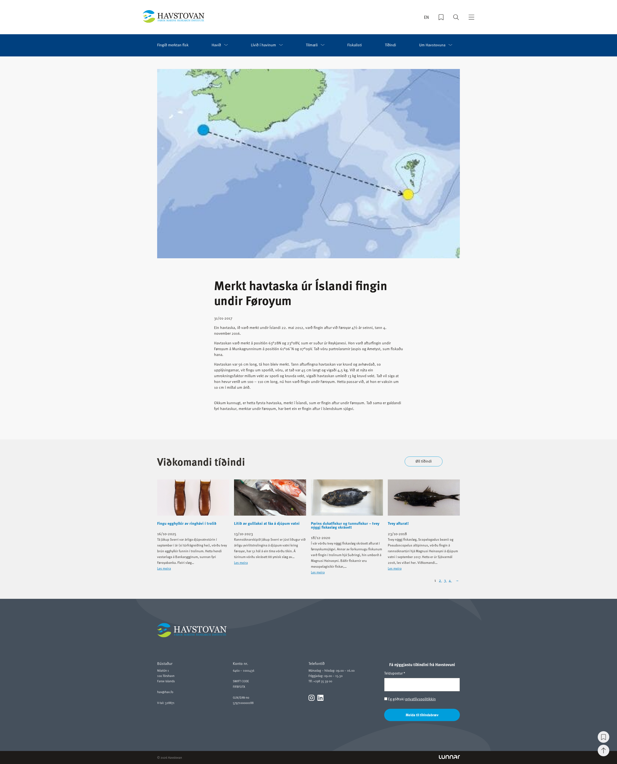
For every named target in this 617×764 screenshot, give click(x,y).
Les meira (164, 568)
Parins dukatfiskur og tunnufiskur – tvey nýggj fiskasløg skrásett (345, 525)
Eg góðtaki (411, 699)
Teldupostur (394, 673)
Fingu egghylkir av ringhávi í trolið (186, 523)
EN (426, 17)
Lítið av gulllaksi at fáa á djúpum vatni (267, 523)
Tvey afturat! (398, 523)
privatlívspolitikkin (420, 699)
